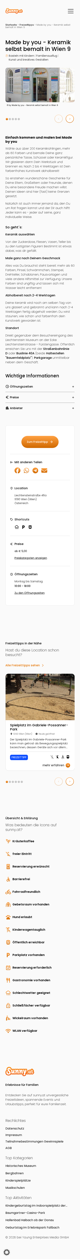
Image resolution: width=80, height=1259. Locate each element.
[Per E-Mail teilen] (44, 472)
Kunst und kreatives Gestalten (28, 60)
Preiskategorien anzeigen (31, 558)
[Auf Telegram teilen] (35, 472)
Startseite (11, 24)
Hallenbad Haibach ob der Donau (29, 1220)
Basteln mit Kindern (21, 56)
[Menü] (71, 11)
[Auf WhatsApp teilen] (26, 472)
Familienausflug (46, 56)
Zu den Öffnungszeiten (30, 593)
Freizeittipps (27, 24)
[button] (7, 119)
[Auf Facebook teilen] (17, 472)
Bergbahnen (14, 1173)
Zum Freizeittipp (40, 442)
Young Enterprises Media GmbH (45, 1237)
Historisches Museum (20, 1166)
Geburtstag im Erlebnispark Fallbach (32, 1227)
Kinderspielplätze (18, 1180)
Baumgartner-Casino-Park (25, 1213)
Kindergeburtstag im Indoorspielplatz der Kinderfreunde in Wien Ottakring (35, 1205)
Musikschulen (15, 1188)
